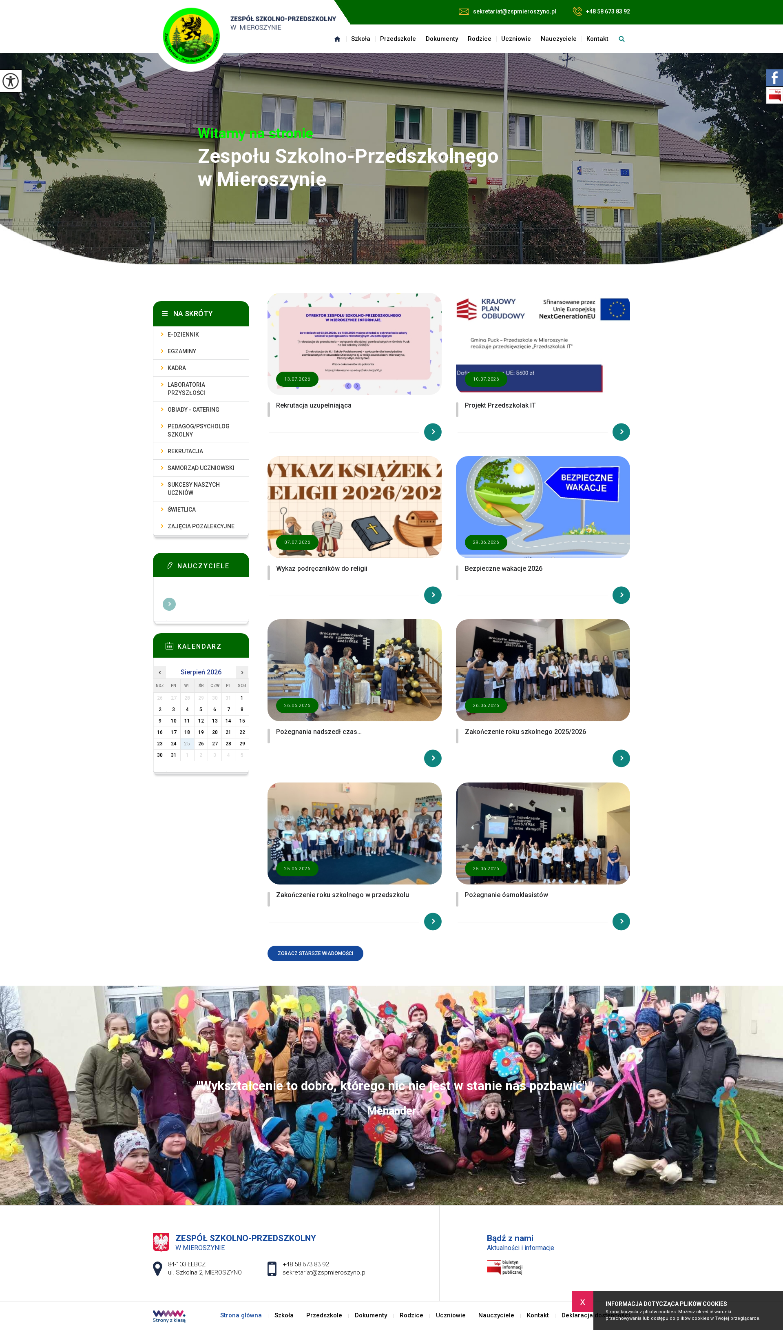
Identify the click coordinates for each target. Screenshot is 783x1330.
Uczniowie (516, 38)
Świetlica (182, 509)
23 (160, 744)
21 (228, 732)
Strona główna (337, 38)
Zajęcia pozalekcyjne (201, 526)
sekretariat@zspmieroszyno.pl (514, 11)
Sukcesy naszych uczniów (194, 488)
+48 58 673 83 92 (608, 11)
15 (242, 721)
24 (174, 744)
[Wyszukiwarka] (621, 38)
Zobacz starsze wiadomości (315, 953)
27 (215, 744)
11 (187, 721)
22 (242, 732)
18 (187, 732)
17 (174, 732)
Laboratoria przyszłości (186, 388)
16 (160, 732)
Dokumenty (442, 38)
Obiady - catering (193, 409)
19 (201, 732)
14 (228, 721)
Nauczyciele (559, 38)
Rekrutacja (185, 451)
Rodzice (479, 38)
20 (215, 732)
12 (201, 721)
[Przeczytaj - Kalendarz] (213, 648)
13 (215, 721)
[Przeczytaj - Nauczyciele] (213, 568)
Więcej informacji (169, 604)
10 (174, 721)
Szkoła (360, 38)
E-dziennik (183, 334)
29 (242, 744)
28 (228, 744)
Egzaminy (182, 351)
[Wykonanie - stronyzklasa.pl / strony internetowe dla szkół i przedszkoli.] (169, 1317)
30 (160, 755)
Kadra (177, 368)
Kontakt (597, 38)
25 (187, 744)
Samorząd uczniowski (201, 468)
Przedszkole (398, 38)
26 (201, 744)
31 (174, 755)
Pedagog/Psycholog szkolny (199, 430)
